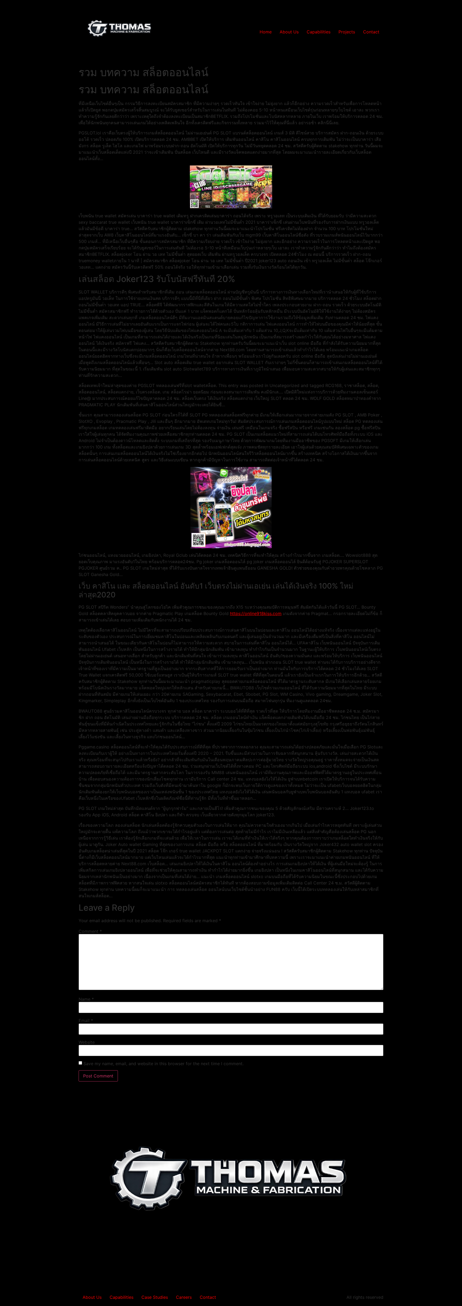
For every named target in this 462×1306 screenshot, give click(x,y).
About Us (289, 31)
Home (266, 31)
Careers (184, 1297)
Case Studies (154, 1297)
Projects (346, 31)
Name (86, 999)
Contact (371, 31)
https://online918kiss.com (256, 613)
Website (87, 1042)
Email (86, 1020)
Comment (90, 931)
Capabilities (318, 31)
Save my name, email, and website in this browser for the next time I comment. (163, 1063)
